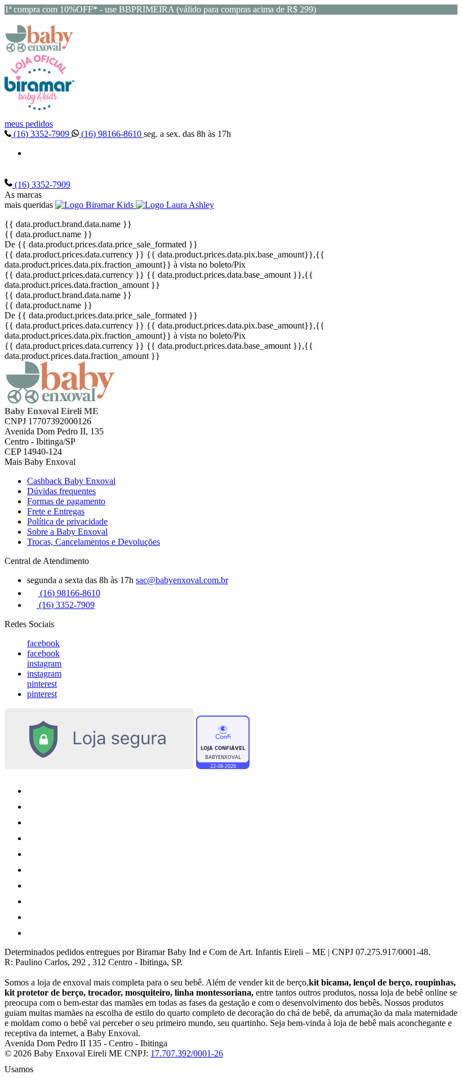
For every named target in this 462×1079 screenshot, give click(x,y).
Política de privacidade (67, 521)
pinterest (42, 684)
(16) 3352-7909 (41, 134)
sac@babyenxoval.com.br (182, 580)
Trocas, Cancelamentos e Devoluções (93, 542)
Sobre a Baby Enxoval (67, 531)
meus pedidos (29, 123)
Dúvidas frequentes (61, 491)
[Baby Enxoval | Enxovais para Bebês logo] (39, 49)
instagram (44, 663)
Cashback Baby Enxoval (71, 481)
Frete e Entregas (56, 511)
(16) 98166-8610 (111, 134)
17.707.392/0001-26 (186, 1053)
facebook (43, 643)
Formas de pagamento (66, 501)
